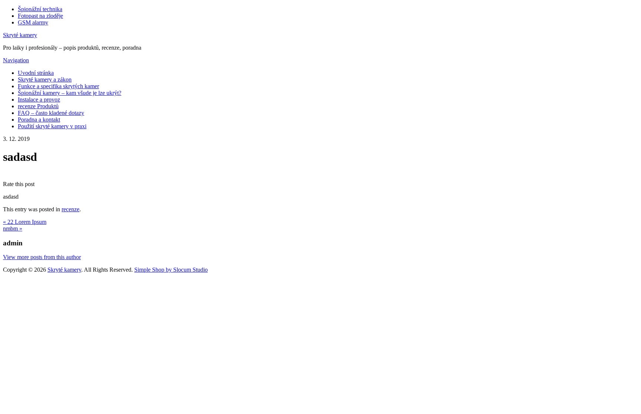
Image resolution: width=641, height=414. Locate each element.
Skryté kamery (20, 35)
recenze (70, 209)
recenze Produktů (38, 106)
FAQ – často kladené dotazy (51, 113)
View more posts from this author (42, 257)
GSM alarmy (33, 22)
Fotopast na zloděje (40, 16)
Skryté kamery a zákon (45, 79)
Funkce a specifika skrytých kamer (58, 86)
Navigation (16, 60)
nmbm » (12, 228)
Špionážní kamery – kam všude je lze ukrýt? (69, 93)
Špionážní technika (40, 9)
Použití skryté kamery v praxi (52, 126)
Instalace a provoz (39, 99)
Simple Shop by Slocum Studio (171, 269)
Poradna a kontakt (39, 119)
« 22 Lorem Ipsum (24, 222)
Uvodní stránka (36, 73)
